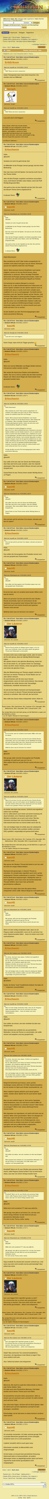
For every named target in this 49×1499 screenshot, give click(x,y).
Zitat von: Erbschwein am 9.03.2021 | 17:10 (17, 1238)
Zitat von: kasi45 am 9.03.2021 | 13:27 (16, 643)
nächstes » (43, 44)
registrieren (30, 19)
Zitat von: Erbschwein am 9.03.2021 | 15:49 (17, 214)
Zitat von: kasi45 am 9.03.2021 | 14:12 (16, 67)
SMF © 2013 (23, 1495)
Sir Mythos (24, 39)
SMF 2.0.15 (14, 1495)
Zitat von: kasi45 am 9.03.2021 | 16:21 (16, 403)
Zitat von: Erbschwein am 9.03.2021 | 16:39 (17, 575)
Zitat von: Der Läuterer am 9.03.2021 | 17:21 (17, 1337)
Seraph (11, 89)
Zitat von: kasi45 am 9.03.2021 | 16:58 (16, 1004)
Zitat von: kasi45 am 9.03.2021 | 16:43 (16, 730)
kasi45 (11, 207)
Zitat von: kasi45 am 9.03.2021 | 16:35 (16, 538)
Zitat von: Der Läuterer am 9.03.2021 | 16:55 (17, 953)
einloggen (20, 19)
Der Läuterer (32, 39)
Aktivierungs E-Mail (9, 20)
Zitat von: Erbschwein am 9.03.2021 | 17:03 (17, 1145)
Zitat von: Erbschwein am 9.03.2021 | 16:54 (17, 909)
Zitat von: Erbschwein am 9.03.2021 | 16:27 (17, 493)
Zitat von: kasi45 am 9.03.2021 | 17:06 (16, 1190)
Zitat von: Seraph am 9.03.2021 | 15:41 (16, 332)
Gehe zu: (43, 1482)
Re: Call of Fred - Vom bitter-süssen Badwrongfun (21, 57)
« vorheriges (35, 44)
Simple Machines (32, 1495)
